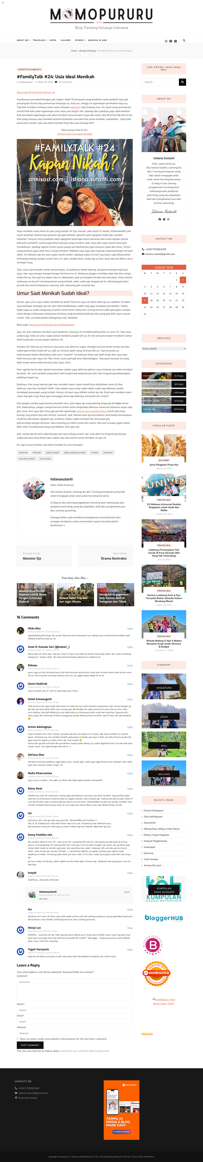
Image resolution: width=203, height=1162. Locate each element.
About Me (22, 40)
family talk (23, 452)
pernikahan (108, 452)
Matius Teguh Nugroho (156, 834)
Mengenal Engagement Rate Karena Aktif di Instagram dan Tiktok (113, 598)
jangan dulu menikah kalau (92, 411)
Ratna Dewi (35, 788)
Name (21, 1004)
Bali (164, 745)
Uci (30, 813)
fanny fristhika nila (40, 835)
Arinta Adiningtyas (40, 727)
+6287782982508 (155, 249)
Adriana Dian (36, 755)
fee (30, 909)
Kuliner (65, 40)
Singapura (164, 687)
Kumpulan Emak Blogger (164, 890)
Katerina (148, 853)
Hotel (53, 40)
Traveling (39, 40)
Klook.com (147, 1033)
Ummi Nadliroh (37, 684)
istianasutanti (26, 82)
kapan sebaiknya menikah (75, 452)
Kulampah (149, 847)
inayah (32, 873)
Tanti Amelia (151, 859)
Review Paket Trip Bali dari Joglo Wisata (73, 599)
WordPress (149, 1156)
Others (79, 40)
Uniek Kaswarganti (40, 699)
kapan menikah (52, 452)
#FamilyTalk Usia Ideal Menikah (74, 133)
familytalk (37, 452)
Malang (164, 773)
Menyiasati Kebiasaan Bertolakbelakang (51, 324)
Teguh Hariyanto (38, 949)
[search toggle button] (184, 40)
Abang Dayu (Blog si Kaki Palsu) (162, 828)
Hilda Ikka (34, 628)
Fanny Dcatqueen (153, 810)
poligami (75, 107)
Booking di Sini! (97, 40)
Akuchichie (150, 822)
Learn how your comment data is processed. (84, 1050)
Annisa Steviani (152, 865)
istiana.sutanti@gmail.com (160, 253)
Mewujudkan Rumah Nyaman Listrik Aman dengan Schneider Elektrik (33, 596)
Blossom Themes (122, 1156)
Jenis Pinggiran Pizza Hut (164, 464)
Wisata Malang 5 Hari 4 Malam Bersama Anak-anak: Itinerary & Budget (164, 643)
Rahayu (32, 665)
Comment (22, 975)
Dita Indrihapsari (153, 816)
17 (145, 300)
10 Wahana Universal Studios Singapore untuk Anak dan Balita (164, 507)
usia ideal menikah (26, 459)
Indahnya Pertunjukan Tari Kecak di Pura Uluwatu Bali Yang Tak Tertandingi (164, 552)
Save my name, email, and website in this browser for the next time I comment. (63, 1038)
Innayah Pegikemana (155, 840)
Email (20, 1015)
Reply (130, 628)
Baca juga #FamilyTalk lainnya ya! (36, 92)
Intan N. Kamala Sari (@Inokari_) (49, 647)
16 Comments (65, 82)
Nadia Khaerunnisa (40, 773)
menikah (94, 452)
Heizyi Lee (34, 928)
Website (21, 1027)
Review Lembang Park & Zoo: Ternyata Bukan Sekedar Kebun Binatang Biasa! (164, 598)
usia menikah (45, 459)
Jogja (164, 716)
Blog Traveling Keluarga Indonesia (101, 27)
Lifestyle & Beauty (29, 69)
